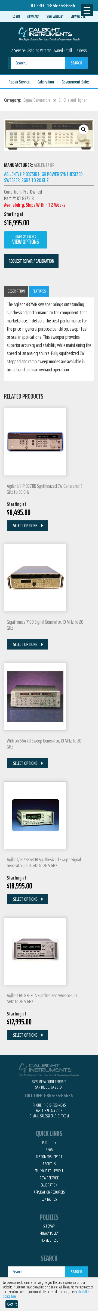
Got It (12, 1304)
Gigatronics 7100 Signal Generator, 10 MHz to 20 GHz (45, 624)
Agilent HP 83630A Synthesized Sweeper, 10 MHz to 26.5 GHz (42, 998)
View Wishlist (55, 16)
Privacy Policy (49, 1233)
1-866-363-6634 (61, 5)
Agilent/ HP (44, 165)
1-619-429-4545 (54, 1105)
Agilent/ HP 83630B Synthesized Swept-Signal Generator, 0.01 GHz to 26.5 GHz (44, 862)
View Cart (33, 16)
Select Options (25, 525)
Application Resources (49, 1192)
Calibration (46, 82)
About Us (49, 1164)
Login (16, 16)
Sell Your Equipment (49, 1171)
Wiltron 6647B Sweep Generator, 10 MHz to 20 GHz (44, 743)
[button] (83, 129)
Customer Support (49, 1157)
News (49, 1150)
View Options (25, 240)
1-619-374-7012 (52, 1110)
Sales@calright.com (54, 1116)
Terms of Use (49, 1240)
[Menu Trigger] (87, 10)
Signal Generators (37, 100)
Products (49, 1142)
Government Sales (76, 82)
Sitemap (49, 1226)
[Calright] (49, 33)
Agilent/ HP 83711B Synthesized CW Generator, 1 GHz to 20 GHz (44, 488)
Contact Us (49, 1199)
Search (76, 63)
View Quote (78, 16)
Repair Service (19, 82)
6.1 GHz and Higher (73, 100)
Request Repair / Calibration (31, 261)
